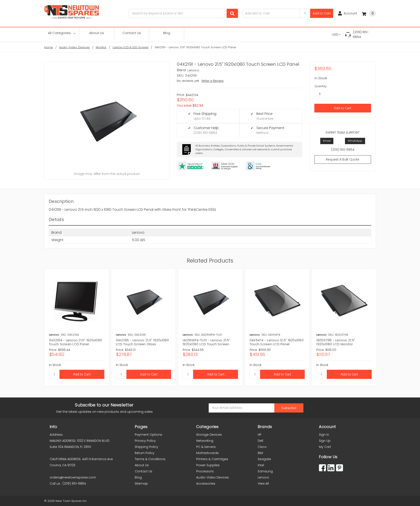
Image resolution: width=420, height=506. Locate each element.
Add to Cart (322, 13)
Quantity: (320, 86)
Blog (166, 33)
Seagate (264, 459)
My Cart (325, 447)
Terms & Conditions (150, 459)
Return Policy (144, 453)
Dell (260, 441)
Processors (205, 471)
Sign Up (325, 441)
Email (327, 141)
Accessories (205, 483)
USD (335, 34)
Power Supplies (208, 465)
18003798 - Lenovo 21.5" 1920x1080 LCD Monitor (335, 342)
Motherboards (207, 453)
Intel (261, 465)
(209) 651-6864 (361, 34)
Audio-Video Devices (212, 477)
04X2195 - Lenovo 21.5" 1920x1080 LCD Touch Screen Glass (142, 342)
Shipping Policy (146, 447)
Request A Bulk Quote (342, 159)
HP (259, 434)
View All (263, 483)
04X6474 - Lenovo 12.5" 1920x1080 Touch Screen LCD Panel (277, 342)
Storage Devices (209, 434)
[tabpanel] (76, 327)
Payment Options (148, 434)
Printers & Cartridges (212, 459)
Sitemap (141, 483)
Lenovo (263, 477)
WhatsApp (355, 141)
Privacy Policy (145, 441)
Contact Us (131, 33)
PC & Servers (206, 447)
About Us (96, 33)
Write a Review (212, 81)
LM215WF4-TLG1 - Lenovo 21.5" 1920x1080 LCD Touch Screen (206, 342)
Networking (204, 441)
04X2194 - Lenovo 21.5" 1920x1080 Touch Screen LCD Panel (75, 342)
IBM (260, 453)
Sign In (324, 434)
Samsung (265, 471)
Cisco (262, 447)
